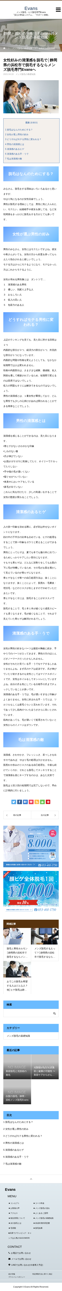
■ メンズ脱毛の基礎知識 (43, 1218)
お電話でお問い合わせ (21, 1253)
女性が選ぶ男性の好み (16, 134)
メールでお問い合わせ (21, 1259)
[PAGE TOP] (31, 1179)
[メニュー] (57, 14)
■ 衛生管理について (17, 1218)
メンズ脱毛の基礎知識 (25, 74)
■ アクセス (13, 1213)
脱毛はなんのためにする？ (19, 129)
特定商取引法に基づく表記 (42, 1274)
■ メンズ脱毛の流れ (42, 1208)
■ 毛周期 (12, 1228)
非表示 (34, 122)
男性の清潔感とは (14, 144)
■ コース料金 (39, 1203)
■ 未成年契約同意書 (42, 1223)
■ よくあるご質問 (41, 1213)
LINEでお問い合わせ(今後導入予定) (27, 1265)
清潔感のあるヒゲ (14, 149)
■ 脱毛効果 (38, 1228)
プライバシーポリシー (16, 1277)
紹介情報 (11, 1274)
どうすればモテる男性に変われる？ (23, 139)
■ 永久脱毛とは (15, 1223)
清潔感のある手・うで (16, 154)
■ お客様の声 (14, 1208)
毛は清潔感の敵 (13, 158)
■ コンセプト (14, 1203)
